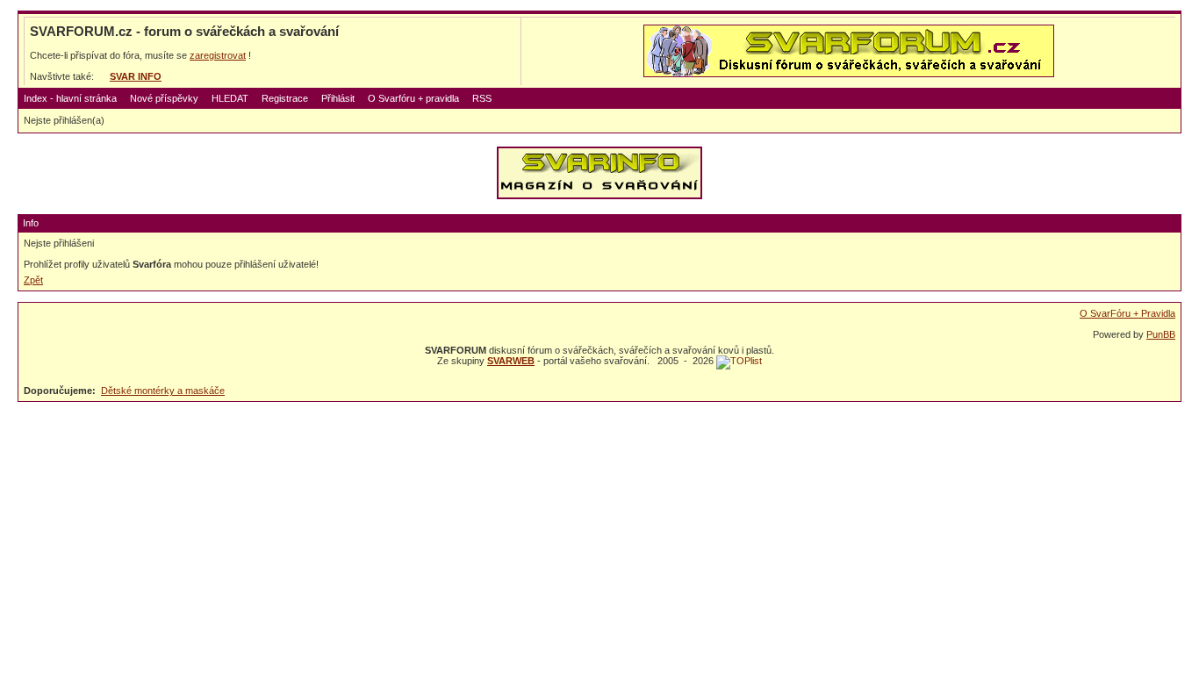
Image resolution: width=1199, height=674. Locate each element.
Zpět (33, 280)
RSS (482, 98)
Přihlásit (338, 98)
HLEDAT (230, 98)
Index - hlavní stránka (70, 98)
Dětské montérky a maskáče (163, 390)
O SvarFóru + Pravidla (1127, 313)
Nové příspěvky (164, 98)
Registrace (285, 98)
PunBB (1160, 334)
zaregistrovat (218, 55)
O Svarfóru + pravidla (413, 98)
